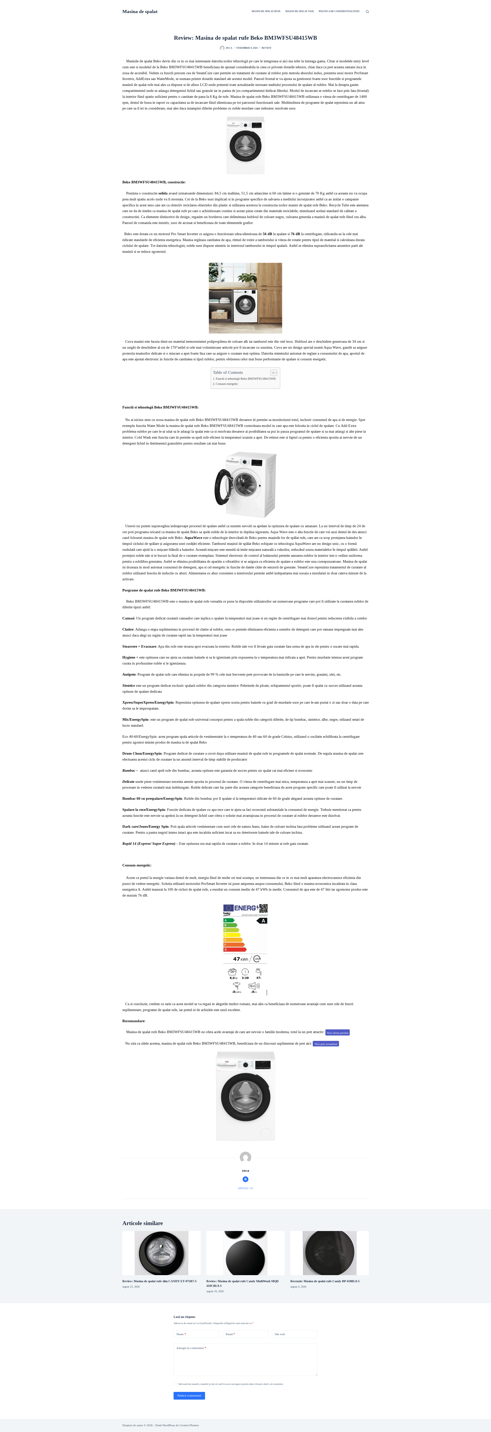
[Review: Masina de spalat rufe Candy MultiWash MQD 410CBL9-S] (245, 1253)
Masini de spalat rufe (266, 11)
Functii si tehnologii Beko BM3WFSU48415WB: (246, 378)
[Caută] (367, 11)
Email (230, 1334)
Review (266, 48)
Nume (181, 1334)
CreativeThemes (189, 1425)
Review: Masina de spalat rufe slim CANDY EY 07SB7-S (159, 1281)
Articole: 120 (245, 1188)
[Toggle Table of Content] (272, 373)
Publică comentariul (189, 1395)
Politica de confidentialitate (339, 11)
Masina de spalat (139, 11)
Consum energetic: (227, 384)
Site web (280, 1334)
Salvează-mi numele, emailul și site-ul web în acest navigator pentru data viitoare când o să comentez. (231, 1384)
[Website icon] (245, 1179)
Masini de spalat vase (299, 11)
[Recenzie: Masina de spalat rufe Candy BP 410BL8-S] (329, 1253)
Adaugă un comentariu (191, 1348)
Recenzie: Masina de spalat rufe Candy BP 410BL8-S (325, 1281)
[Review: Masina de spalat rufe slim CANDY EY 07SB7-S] (161, 1253)
